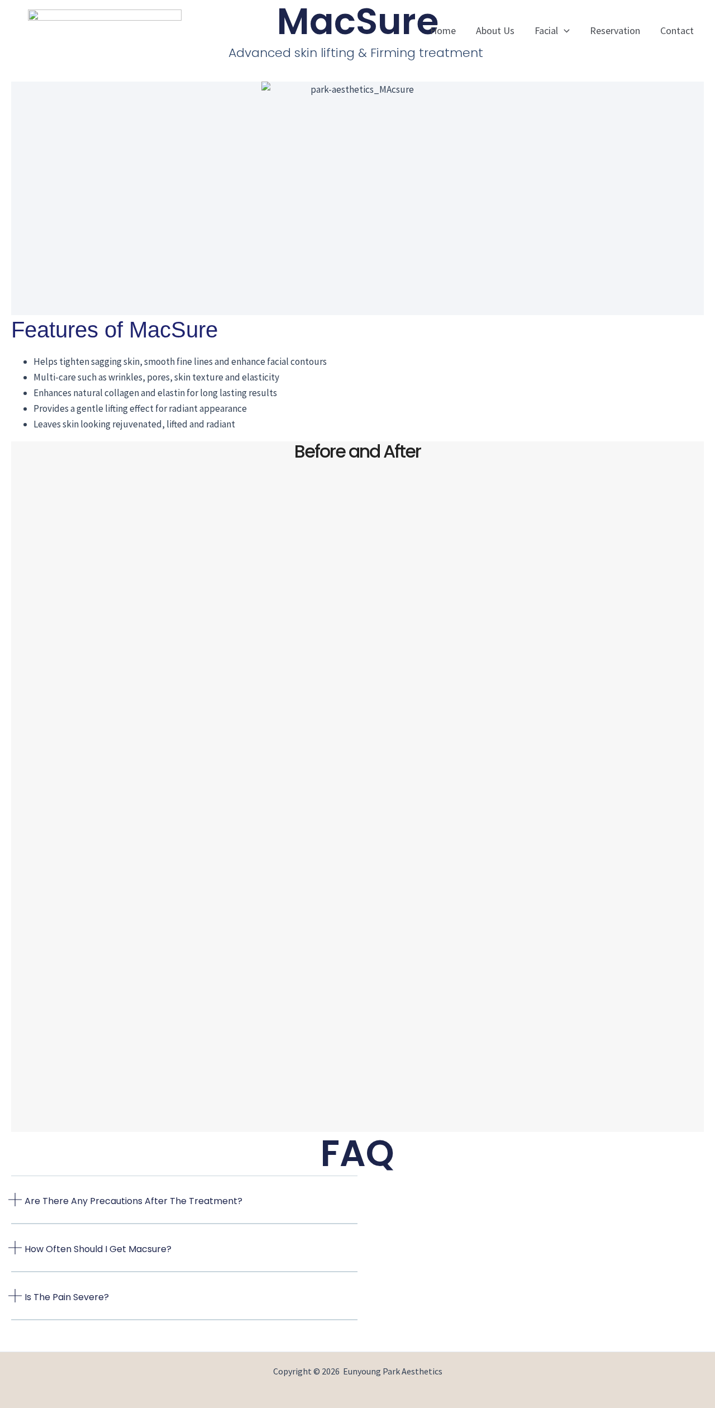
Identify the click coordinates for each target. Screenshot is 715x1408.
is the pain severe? (67, 1297)
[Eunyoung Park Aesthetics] (105, 29)
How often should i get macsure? (98, 1249)
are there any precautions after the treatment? (133, 1201)
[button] (564, 30)
